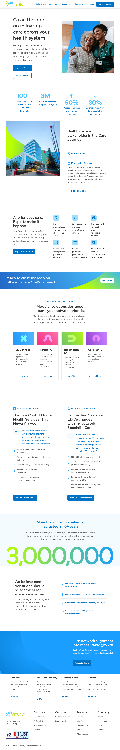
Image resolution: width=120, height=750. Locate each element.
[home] (15, 4)
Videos (79, 729)
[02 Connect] (87, 172)
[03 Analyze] (87, 191)
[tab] (87, 154)
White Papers (82, 734)
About (100, 716)
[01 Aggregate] (87, 154)
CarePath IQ (39, 729)
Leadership (102, 721)
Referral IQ (38, 721)
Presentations (82, 725)
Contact (101, 729)
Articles (80, 716)
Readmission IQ (40, 725)
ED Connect (39, 716)
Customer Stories (62, 716)
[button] (40, 4)
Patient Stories (61, 721)
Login (92, 4)
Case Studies (82, 721)
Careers (101, 725)
